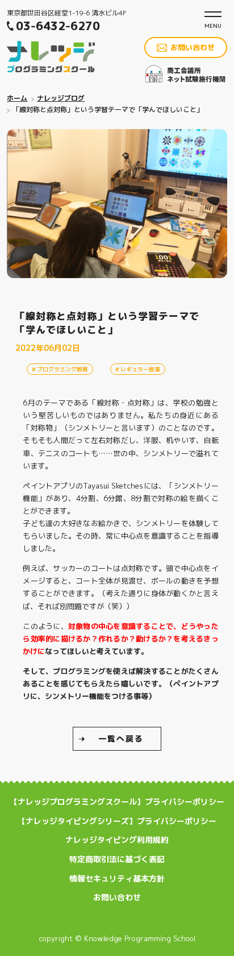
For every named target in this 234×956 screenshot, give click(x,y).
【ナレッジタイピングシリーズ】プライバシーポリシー (117, 821)
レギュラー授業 (140, 369)
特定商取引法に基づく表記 (117, 859)
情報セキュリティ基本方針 (117, 878)
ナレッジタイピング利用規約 (117, 839)
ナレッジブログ (61, 98)
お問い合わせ (192, 47)
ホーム (17, 98)
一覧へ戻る (121, 738)
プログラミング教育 (62, 369)
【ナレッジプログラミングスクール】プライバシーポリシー (117, 801)
